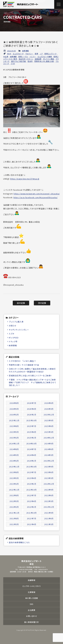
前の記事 (21, 302)
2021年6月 (48, 518)
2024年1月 (31, 460)
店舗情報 (31, 580)
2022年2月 (14, 507)
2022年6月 (48, 495)
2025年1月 (31, 437)
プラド (13, 63)
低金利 (30, 61)
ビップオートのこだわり (31, 586)
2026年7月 (31, 403)
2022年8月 (14, 495)
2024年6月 (48, 449)
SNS (31, 604)
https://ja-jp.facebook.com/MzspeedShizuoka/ (35, 197)
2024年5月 (14, 455)
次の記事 (42, 302)
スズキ (11, 333)
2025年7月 (31, 426)
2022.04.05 (11, 51)
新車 (36, 53)
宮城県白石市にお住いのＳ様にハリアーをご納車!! (30, 375)
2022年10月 (31, 489)
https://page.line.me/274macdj (24, 178)
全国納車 (38, 59)
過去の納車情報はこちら (19, 542)
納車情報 (25, 51)
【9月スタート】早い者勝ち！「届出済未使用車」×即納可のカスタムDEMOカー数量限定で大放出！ (32, 370)
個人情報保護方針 (31, 622)
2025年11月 (14, 420)
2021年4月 (31, 524)
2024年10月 (31, 443)
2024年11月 (14, 443)
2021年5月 (14, 524)
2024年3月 (48, 455)
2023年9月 (48, 466)
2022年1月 (31, 507)
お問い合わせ (31, 616)
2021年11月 (14, 512)
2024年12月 (49, 437)
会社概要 (31, 610)
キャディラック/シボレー (19, 329)
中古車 (5, 56)
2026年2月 (14, 414)
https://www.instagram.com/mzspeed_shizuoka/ (37, 193)
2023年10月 (31, 466)
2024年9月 (48, 443)
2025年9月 (48, 420)
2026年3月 (48, 409)
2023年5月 (14, 478)
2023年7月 (31, 472)
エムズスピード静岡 (45, 56)
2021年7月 (31, 518)
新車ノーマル (23, 56)
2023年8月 (14, 472)
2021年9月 (48, 512)
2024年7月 (31, 449)
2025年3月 (48, 432)
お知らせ (12, 325)
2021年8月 (14, 518)
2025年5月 (14, 432)
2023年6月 (48, 472)
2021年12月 (49, 507)
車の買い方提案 (31, 598)
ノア (41, 53)
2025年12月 (49, 414)
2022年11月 (14, 489)
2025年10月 (31, 420)
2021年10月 (31, 512)
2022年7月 (31, 495)
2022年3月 (48, 501)
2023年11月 (14, 466)
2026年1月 (31, 414)
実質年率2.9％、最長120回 (44, 61)
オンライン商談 (48, 59)
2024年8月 (14, 449)
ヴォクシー (29, 53)
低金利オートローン (26, 59)
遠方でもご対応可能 (18, 61)
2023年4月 (31, 478)
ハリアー (33, 56)
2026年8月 (14, 403)
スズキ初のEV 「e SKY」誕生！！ (22, 361)
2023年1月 (31, 484)
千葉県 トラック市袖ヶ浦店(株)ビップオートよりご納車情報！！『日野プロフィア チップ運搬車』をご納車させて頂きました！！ (32, 382)
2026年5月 (14, 409)
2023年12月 (49, 460)
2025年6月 (48, 426)
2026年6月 (48, 403)
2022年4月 (31, 501)
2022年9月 (48, 489)
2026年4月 (31, 409)
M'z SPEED (14, 337)
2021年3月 (48, 524)
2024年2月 (14, 460)
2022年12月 (49, 484)
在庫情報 (31, 592)
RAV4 (9, 53)
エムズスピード (18, 53)
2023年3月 (48, 478)
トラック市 (13, 341)
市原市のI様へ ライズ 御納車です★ (24, 364)
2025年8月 (14, 426)
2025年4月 (31, 432)
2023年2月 (14, 484)
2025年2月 (14, 437)
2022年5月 (14, 501)
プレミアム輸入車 (16, 321)
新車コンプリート (50, 53)
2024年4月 (31, 455)
